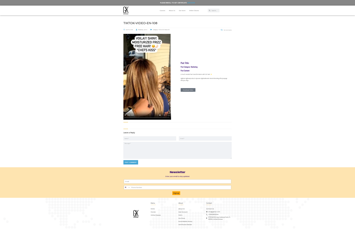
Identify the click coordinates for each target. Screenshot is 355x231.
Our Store (182, 10)
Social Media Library (185, 221)
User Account (183, 212)
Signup (176, 193)
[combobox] (127, 187)
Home (153, 209)
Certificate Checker (185, 225)
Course (153, 212)
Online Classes (194, 10)
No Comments (227, 30)
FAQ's (180, 215)
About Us (172, 10)
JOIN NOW (191, 3)
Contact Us (210, 209)
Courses (162, 10)
